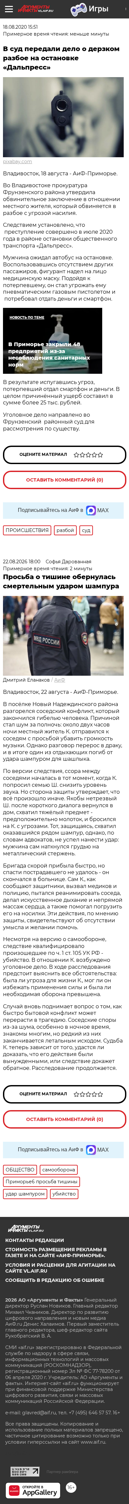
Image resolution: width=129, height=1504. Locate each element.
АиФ (59, 680)
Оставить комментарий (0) (64, 480)
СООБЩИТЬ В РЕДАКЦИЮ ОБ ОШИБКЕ (54, 1280)
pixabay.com (17, 161)
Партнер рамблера (62, 1472)
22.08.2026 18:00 (21, 562)
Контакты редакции (34, 1240)
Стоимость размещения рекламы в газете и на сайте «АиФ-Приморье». (56, 1252)
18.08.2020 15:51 (20, 27)
